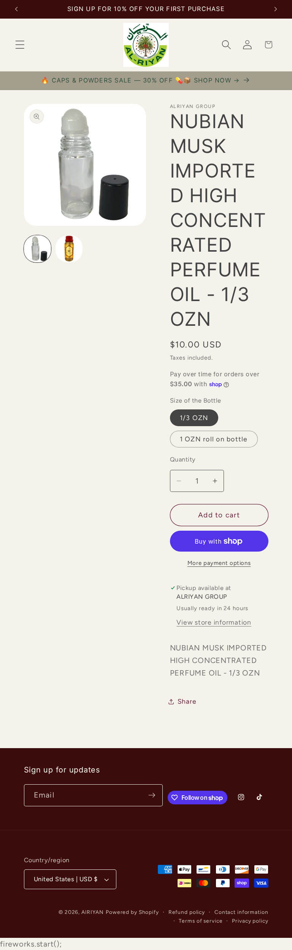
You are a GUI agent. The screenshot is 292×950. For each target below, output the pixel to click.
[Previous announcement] (16, 9)
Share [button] (187, 701)
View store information (213, 622)
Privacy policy (250, 921)
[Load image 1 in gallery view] (37, 248)
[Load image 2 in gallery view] (69, 248)
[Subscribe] (151, 795)
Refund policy (186, 912)
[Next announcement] (275, 9)
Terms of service (200, 921)
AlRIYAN (92, 912)
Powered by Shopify (132, 912)
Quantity (183, 459)
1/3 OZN (194, 418)
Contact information (241, 912)
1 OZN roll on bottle (214, 439)
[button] (20, 44)
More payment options (219, 563)
